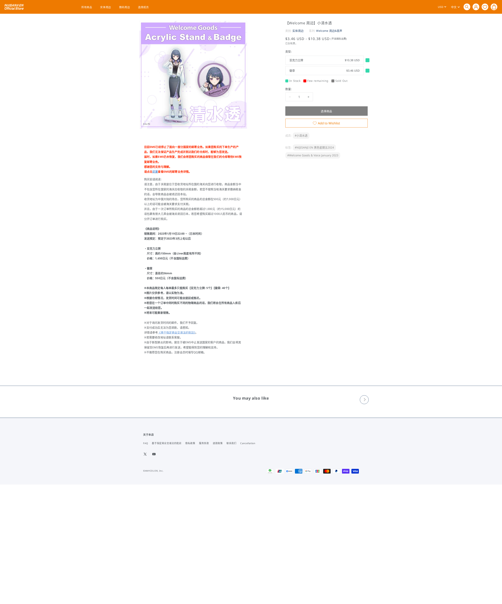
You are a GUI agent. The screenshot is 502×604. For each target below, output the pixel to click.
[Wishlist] (485, 7)
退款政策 (218, 443)
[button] (467, 7)
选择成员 (143, 7)
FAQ (145, 443)
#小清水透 (301, 136)
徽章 (324, 70)
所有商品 (86, 7)
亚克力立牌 (324, 60)
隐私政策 (190, 443)
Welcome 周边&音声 (329, 31)
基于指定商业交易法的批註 (166, 443)
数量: (288, 89)
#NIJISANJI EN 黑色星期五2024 (314, 147)
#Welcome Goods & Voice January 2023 (312, 155)
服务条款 (204, 443)
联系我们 (231, 443)
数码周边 (124, 7)
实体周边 (105, 7)
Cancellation (247, 443)
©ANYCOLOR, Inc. (153, 470)
